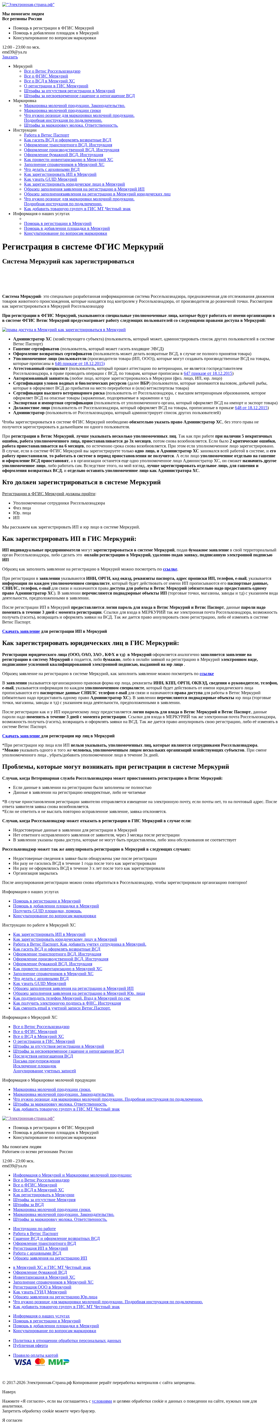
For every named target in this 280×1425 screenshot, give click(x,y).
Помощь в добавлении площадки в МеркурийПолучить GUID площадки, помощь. (56, 908)
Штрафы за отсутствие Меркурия (44, 1199)
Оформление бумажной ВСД (40, 1272)
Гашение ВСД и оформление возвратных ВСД (56, 1238)
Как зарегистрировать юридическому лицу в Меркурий (65, 939)
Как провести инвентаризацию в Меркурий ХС (68, 159)
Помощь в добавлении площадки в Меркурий (67, 228)
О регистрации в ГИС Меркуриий (56, 86)
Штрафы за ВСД (28, 1204)
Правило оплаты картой (35, 1355)
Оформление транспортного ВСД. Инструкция (68, 145)
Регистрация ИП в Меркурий (40, 1248)
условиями (102, 1401)
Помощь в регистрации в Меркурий (58, 223)
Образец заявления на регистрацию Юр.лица (55, 1297)
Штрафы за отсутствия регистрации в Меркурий (69, 90)
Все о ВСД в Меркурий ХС (49, 81)
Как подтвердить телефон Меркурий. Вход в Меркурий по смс (71, 998)
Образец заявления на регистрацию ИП (50, 1258)
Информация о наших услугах (41, 1316)
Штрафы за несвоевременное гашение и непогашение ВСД (79, 95)
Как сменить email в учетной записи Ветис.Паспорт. (62, 1008)
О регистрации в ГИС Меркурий (44, 1041)
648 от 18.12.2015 (251, 407)
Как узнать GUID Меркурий (50, 179)
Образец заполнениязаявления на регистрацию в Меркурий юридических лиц (97, 194)
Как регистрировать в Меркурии (43, 1194)
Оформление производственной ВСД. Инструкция (71, 149)
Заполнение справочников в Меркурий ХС (64, 164)
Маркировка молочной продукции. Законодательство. (74, 105)
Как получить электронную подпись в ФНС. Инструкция (67, 1003)
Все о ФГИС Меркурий (46, 76)
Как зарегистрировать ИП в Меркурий (60, 174)
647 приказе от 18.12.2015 (208, 373)
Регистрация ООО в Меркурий (42, 1287)
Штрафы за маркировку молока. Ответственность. (71, 125)
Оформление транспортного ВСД (44, 1243)
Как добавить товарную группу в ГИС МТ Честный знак (77, 208)
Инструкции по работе (34, 1228)
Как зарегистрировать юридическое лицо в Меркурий (74, 184)
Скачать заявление (21, 631)
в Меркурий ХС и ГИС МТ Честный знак (52, 1267)
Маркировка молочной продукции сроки (62, 110)
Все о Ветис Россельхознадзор (52, 71)
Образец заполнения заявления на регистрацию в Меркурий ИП (84, 189)
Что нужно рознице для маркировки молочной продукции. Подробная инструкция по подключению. (79, 118)
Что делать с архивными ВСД (52, 169)
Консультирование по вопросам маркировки (65, 233)
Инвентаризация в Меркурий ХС (44, 1277)
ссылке (170, 569)
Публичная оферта (30, 1345)
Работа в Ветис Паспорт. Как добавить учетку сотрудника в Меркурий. (79, 944)
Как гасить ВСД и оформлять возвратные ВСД (67, 140)
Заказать (10, 57)
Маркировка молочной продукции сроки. (52, 1089)
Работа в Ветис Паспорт (46, 135)
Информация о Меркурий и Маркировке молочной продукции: (72, 1175)
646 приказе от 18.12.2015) (80, 363)
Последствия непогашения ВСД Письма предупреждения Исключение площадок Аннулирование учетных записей (44, 1063)
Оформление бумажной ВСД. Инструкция (63, 154)
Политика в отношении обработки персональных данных (67, 1340)
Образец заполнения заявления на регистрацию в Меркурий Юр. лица (79, 993)
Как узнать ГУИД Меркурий (40, 1292)
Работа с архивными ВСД (37, 1253)
